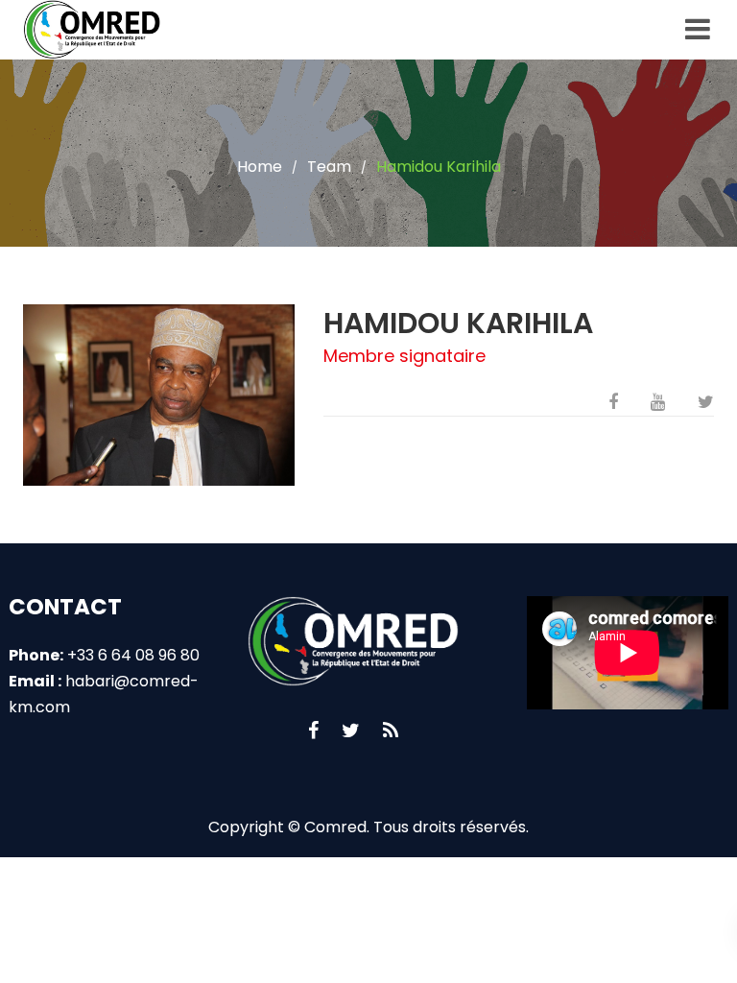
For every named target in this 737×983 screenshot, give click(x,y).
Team (329, 167)
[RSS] (390, 730)
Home (259, 167)
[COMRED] (95, 30)
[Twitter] (351, 730)
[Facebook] (313, 730)
